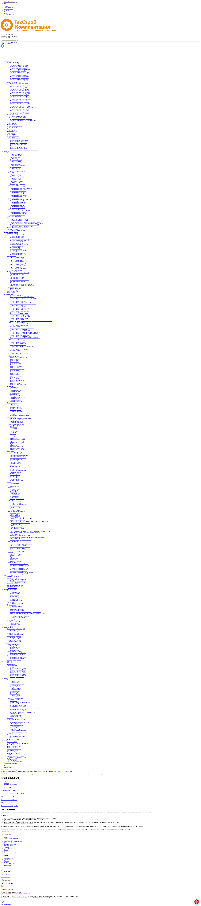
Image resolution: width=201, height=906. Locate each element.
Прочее (6, 678)
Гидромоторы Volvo (15, 179)
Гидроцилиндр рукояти (13, 185)
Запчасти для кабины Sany (17, 677)
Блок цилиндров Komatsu (17, 420)
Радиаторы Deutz (14, 393)
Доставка (6, 10)
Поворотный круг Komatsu (14, 637)
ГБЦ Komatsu (13, 427)
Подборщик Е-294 (12, 759)
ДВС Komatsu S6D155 (16, 525)
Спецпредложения (9, 767)
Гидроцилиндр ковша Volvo (17, 201)
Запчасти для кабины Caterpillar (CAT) (20, 668)
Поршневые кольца (15, 405)
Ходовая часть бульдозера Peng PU (19, 80)
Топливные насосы (15, 486)
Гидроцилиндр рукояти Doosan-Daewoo (20, 193)
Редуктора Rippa (14, 727)
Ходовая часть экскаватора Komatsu (19, 85)
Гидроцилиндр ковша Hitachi (18, 203)
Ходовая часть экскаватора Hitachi (19, 83)
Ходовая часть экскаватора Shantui (19, 96)
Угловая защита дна (15, 288)
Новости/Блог (7, 865)
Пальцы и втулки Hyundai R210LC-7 (20, 329)
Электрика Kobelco (15, 689)
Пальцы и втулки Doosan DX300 (19, 349)
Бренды (6, 6)
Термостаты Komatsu (15, 555)
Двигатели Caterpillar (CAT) (14, 586)
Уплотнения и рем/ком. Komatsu (18, 711)
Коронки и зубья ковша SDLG (18, 254)
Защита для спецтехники (13, 287)
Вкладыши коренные (15, 407)
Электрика (10, 679)
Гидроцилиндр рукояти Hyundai (18, 195)
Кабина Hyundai (11, 664)
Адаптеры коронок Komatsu (17, 281)
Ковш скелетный (14, 598)
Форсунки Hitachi (14, 359)
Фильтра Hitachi (14, 648)
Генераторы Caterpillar (16, 501)
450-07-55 (5, 877)
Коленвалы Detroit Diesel (16, 480)
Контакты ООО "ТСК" (10, 14)
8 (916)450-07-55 (14, 42)
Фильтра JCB (13, 646)
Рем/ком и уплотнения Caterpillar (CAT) (20, 702)
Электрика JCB (14, 696)
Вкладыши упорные (15, 410)
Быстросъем (10, 626)
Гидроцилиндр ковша (12, 198)
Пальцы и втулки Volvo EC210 (18, 343)
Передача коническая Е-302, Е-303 (16, 756)
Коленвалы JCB (14, 469)
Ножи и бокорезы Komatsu (17, 257)
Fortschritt (6, 740)
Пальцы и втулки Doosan (13, 347)
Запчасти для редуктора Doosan (18, 148)
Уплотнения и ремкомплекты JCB (19, 706)
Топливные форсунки (13, 356)
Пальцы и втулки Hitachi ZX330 (18, 306)
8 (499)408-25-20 (5, 42)
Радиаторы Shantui (15, 391)
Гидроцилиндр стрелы (13, 209)
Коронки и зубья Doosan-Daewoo (19, 244)
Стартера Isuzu (14, 497)
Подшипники (10, 733)
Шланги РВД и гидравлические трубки (17, 227)
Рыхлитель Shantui (15, 624)
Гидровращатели (11, 605)
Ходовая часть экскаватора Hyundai (19, 90)
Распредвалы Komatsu (16, 453)
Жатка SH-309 (11, 744)
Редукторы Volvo (11, 123)
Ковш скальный (14, 596)
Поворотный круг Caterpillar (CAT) (16, 629)
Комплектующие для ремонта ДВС (16, 511)
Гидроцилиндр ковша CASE (17, 208)
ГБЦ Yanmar (13, 429)
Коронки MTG (14, 251)
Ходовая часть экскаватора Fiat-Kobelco (20, 99)
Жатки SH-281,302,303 (13, 747)
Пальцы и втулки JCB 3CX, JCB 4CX (20, 316)
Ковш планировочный (16, 600)
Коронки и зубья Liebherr (16, 246)
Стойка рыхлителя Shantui (17, 619)
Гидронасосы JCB (15, 158)
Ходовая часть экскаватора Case (18, 100)
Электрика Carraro (15, 694)
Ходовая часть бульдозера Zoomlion (19, 76)
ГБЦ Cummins (14, 431)
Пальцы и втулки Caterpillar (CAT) (16, 322)
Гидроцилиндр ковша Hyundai (18, 206)
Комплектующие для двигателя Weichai (20, 540)
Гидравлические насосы (13, 153)
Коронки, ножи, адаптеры (11, 232)
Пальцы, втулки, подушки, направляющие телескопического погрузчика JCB (31, 321)
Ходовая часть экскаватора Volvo (19, 86)
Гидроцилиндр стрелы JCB (17, 215)
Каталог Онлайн (8, 7)
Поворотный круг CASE (13, 630)
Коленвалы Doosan (15, 475)
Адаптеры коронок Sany (16, 278)
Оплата (6, 11)
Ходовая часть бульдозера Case (18, 71)
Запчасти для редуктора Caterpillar (19, 140)
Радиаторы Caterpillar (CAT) (17, 390)
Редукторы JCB (11, 130)
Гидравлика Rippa (15, 729)
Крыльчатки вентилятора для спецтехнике (21, 572)
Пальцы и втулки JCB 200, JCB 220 (19, 315)
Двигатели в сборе (9, 575)
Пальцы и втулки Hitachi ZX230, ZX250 (20, 305)
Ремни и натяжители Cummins (18, 548)
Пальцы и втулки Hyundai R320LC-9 (20, 336)
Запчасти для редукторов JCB (18, 147)
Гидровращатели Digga (16, 606)
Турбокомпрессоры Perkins (17, 448)
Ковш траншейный (15, 593)
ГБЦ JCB (12, 435)
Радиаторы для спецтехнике (17, 401)
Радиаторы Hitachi (15, 387)
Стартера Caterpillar (15, 493)
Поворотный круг (8, 627)
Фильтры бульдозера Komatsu (18, 653)
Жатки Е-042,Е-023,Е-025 (14, 746)
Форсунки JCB (14, 360)
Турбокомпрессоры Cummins (17, 439)
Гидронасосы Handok (15, 167)
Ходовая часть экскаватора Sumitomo (20, 113)
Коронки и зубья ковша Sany (17, 253)
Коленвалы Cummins (15, 468)
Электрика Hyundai (15, 681)
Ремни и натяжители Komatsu (18, 545)
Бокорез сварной (14, 290)
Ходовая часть (7, 61)
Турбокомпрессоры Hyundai (17, 444)
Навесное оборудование (10, 589)
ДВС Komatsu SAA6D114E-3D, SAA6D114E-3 (22, 518)
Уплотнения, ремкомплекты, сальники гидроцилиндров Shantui (27, 708)
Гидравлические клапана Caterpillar (19, 220)
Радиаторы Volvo (14, 398)
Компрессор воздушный (13, 735)
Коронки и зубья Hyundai (17, 237)
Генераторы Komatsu (15, 507)
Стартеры (9, 487)
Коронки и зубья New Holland (18, 250)
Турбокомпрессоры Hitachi (17, 442)
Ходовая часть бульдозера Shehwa (19, 75)
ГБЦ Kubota (13, 434)
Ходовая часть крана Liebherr (18, 116)
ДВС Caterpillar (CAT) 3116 (17, 528)
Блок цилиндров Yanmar (16, 421)
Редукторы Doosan (12, 124)
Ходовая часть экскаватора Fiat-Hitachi (20, 97)
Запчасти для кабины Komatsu (18, 672)
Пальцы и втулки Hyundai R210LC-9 (20, 331)
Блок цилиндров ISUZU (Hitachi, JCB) (20, 418)
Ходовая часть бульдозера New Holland (20, 72)
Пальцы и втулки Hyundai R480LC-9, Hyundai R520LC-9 (25, 338)
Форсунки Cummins (15, 371)
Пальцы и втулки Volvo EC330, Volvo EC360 (22, 346)
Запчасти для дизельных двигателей (13, 355)
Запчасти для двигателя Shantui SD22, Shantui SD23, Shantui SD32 (27, 537)
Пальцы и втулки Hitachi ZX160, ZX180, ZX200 (23, 304)
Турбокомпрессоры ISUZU (17, 446)
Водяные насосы (14, 483)
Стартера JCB (13, 492)
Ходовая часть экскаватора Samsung (19, 109)
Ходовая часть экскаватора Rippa (19, 720)
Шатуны (12, 414)
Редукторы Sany (11, 137)
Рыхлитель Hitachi (15, 623)
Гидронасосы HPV (15, 164)
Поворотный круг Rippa (16, 723)
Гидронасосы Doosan (15, 161)
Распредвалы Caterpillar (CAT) (18, 458)
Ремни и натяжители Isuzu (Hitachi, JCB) (21, 544)
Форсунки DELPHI (15, 379)
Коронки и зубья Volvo (16, 249)
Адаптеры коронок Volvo (16, 282)
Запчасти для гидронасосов (17, 171)
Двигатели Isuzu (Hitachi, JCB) (15, 585)
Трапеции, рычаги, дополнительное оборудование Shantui (25, 612)
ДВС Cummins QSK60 (16, 538)
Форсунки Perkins (15, 374)
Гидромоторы (10, 172)
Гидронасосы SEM (15, 168)
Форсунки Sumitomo (15, 363)
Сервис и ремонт (8, 9)
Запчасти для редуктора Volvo (18, 141)
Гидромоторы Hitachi (15, 174)
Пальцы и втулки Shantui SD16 (18, 352)
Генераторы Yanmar (15, 510)
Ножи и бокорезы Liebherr (17, 264)
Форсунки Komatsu (15, 367)
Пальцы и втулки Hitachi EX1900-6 (19, 311)
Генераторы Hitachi (15, 506)
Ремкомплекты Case (15, 715)
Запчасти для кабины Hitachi (17, 671)
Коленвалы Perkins (15, 479)
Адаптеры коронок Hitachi (17, 275)
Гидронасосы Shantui (15, 169)
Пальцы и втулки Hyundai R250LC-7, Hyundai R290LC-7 (25, 332)
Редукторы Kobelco (12, 134)
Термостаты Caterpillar (16, 554)
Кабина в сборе (8, 661)
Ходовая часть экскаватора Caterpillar (20, 92)
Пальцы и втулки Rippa (16, 725)
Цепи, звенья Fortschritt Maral (14, 761)
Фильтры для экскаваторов (14, 644)
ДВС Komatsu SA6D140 (16, 524)
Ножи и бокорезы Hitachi (16, 260)
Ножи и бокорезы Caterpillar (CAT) (19, 263)
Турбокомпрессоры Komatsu (17, 438)
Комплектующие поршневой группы (20, 415)
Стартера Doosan (14, 496)
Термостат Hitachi (14, 558)
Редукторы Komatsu (12, 131)
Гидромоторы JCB (15, 182)
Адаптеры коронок (12, 271)
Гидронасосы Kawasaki (16, 162)
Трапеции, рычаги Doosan (17, 610)
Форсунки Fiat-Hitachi (16, 376)
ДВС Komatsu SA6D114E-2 (17, 520)
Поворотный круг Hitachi (13, 631)
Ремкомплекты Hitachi (16, 713)
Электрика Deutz (14, 692)
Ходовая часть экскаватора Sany (18, 104)
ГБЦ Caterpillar (14, 428)
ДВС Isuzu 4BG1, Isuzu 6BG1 (18, 517)
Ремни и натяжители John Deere (18, 549)
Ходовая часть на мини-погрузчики (16, 117)
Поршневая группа (12, 403)
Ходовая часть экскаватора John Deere (20, 103)
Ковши (9, 590)
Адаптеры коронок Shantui (17, 277)
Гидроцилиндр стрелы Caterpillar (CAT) (20, 210)
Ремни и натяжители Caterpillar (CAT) (20, 547)
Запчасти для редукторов (13, 138)
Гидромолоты (10, 602)
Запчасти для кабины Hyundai (18, 670)
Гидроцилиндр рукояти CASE (18, 196)
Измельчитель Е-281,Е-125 (14, 749)
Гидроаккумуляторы (12, 229)
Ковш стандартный (15, 592)
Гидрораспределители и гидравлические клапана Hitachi (25, 222)
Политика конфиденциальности (9, 893)
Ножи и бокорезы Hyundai (17, 261)
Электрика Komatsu (15, 688)
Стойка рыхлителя (12, 614)
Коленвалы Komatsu (15, 466)
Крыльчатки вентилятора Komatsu (19, 564)
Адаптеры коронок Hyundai (17, 274)
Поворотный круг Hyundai (14, 640)
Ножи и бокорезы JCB (16, 267)
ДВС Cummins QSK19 (16, 534)
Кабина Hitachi (11, 662)
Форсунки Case (14, 364)
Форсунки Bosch (14, 370)
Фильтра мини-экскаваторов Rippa (19, 722)
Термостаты (10, 552)
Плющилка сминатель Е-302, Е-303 (16, 757)
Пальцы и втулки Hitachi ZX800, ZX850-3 (21, 308)
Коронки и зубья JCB (15, 247)
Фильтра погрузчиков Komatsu (18, 657)
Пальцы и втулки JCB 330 (17, 319)
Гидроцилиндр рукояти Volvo (18, 186)
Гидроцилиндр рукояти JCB (17, 192)
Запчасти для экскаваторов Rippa (16, 719)
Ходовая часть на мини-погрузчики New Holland (23, 120)
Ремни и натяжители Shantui (17, 542)
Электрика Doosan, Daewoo (17, 695)
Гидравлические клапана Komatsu (19, 219)
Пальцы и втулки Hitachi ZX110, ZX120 (20, 302)
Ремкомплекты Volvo (15, 703)
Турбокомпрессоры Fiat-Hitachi (18, 449)
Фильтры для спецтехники (14, 660)
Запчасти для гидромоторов (17, 184)
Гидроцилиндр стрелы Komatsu (18, 212)
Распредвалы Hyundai (16, 459)
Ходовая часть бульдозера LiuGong (19, 78)
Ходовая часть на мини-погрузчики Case (21, 119)
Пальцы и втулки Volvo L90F (18, 342)
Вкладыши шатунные (16, 408)
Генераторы (10, 500)
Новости (6, 765)
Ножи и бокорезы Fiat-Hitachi (18, 268)
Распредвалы (10, 451)
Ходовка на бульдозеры (13, 62)
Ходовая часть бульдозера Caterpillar (19, 65)
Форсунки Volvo (14, 373)
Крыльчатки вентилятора (13, 562)
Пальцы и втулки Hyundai (14, 326)
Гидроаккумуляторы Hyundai (18, 230)
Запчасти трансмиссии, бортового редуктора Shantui (24, 150)
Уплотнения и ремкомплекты (15, 698)
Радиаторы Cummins (15, 400)
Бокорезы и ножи (11, 256)
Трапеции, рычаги (12, 607)
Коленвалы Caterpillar (16, 472)
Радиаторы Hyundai (15, 395)
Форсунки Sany (14, 377)
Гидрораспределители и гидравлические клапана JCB (24, 225)
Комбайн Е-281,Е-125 (12, 750)
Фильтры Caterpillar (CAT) (17, 647)
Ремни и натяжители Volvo (17, 551)
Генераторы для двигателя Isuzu (18, 504)
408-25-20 (5, 874)
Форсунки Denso (14, 362)
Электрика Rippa (14, 726)
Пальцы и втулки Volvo (13, 339)
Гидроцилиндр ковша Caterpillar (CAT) (20, 199)
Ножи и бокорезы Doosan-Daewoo (19, 266)
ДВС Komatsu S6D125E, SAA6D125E (20, 523)
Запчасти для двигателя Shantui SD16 (20, 535)
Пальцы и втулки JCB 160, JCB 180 (19, 314)
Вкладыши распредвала (16, 411)
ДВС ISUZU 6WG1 (15, 516)
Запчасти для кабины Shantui (18, 674)
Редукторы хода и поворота (11, 121)
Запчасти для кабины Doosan (18, 675)
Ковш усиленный (14, 595)
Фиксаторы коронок (12, 291)
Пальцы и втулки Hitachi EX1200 (19, 309)
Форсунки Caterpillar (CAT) (17, 369)
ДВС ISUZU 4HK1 (15, 513)
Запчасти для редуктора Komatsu (19, 145)
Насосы (9, 482)
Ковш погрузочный (15, 599)
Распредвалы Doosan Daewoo (18, 456)
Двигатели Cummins (12, 583)
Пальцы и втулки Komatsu (14, 295)
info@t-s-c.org (8, 43)
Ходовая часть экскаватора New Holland (20, 93)
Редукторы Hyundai (12, 128)
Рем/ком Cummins (14, 699)
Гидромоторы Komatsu (16, 175)
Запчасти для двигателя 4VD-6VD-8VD (17, 743)
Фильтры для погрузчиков (14, 655)
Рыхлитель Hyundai (15, 622)
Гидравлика (7, 151)
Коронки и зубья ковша (13, 233)
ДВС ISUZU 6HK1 (15, 514)
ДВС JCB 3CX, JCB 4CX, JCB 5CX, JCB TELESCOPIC (25, 533)
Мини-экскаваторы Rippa (10, 763)
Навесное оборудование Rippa (18, 730)
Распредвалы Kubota (15, 463)
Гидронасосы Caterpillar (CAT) (18, 165)
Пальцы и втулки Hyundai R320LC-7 (20, 335)
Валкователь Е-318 (12, 742)
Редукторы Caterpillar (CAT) (14, 126)
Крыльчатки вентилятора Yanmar (19, 568)
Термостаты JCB (14, 559)
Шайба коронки (11, 292)
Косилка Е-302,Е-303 (12, 751)
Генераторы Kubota (15, 509)
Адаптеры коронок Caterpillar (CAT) (19, 273)
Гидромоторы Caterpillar (16, 181)
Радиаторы (10, 386)
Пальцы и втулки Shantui (13, 350)
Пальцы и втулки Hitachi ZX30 (18, 301)
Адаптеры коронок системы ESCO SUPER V (22, 284)
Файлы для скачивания (25, 893)
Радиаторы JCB (14, 394)
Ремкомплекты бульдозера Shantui (19, 709)
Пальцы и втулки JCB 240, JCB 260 (19, 318)
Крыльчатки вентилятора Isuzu (18, 571)
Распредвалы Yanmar (15, 462)
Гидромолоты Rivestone (16, 603)
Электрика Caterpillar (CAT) (17, 684)
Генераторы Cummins (15, 503)
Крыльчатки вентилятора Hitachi (18, 569)
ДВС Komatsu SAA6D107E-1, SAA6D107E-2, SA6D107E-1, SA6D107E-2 (29, 521)
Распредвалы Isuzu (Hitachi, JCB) (19, 455)
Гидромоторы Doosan (16, 178)
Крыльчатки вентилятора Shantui (19, 573)
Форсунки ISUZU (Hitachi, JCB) (18, 357)
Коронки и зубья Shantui (16, 243)
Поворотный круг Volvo (13, 638)
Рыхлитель (10, 620)
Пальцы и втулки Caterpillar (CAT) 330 (20, 325)
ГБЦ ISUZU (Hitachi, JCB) (17, 425)
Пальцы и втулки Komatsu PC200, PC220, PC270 (23, 298)
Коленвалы (10, 465)
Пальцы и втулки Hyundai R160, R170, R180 (22, 328)
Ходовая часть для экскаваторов (15, 82)
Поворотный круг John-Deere (15, 634)
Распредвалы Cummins (16, 452)
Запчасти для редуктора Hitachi (18, 143)
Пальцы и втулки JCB (13, 312)
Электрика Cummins (15, 687)
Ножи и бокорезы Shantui (17, 258)
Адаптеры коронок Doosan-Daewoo (19, 280)
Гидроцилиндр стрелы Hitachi (18, 213)
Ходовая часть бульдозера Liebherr (19, 66)
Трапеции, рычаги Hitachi (17, 609)
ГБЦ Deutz (13, 432)
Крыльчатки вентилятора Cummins (19, 566)
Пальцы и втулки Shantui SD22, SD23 (20, 353)
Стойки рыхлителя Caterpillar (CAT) (19, 616)
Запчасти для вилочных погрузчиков (17, 732)
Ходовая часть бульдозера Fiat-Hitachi (20, 69)
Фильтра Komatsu (14, 650)
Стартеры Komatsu (15, 489)
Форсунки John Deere (16, 381)
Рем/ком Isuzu (13, 701)
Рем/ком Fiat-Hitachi (15, 716)
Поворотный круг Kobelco (14, 636)
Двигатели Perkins (12, 588)
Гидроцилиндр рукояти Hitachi (18, 191)
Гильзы (12, 412)
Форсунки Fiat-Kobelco (16, 366)
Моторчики (10, 718)
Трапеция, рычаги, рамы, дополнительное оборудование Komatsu (27, 613)
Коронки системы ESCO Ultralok (19, 242)
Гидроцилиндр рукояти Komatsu (18, 189)
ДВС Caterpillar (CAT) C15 (17, 527)
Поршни (12, 404)
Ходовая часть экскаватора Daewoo (19, 112)
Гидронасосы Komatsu (16, 154)
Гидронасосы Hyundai (16, 160)
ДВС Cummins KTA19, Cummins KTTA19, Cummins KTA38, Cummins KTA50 (30, 531)
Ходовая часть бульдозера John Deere (20, 73)
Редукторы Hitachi (12, 127)
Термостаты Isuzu (14, 557)
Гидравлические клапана (13, 217)
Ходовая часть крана (12, 114)
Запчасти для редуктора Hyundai (18, 144)
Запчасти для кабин (12, 665)
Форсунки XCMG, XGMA (17, 380)
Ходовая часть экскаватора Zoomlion (20, 106)
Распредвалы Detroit (15, 460)
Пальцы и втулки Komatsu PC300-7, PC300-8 (22, 297)
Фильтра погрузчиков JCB (17, 658)
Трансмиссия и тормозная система (16, 736)
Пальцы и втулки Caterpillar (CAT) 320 (20, 323)
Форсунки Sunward (15, 383)
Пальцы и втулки (8, 294)
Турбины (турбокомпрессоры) (15, 436)
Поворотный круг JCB (13, 633)
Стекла (12, 667)
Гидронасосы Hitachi (15, 155)
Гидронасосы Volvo (15, 157)
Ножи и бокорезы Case (16, 270)
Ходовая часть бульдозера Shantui (19, 68)
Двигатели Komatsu (12, 578)
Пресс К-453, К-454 (12, 760)
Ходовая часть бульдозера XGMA (19, 79)
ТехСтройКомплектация (10, 2)
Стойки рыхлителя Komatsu (17, 617)
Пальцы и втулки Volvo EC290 (18, 340)
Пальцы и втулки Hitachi (13, 299)
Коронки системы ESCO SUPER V (19, 240)
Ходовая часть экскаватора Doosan (19, 89)
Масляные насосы (15, 484)
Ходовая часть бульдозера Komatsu (19, 64)
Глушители (10, 737)
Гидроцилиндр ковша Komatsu (18, 202)
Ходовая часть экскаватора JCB (18, 88)
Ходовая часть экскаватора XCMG (19, 110)
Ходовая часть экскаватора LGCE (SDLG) (21, 107)
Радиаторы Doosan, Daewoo (17, 397)
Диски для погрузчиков (13, 739)
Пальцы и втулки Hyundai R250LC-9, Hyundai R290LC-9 (25, 333)
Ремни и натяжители (12, 541)
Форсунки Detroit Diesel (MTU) (18, 384)
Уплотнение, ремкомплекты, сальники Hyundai (22, 712)
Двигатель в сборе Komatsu (17, 582)
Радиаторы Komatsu (15, 388)
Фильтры (6, 643)
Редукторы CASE (11, 133)
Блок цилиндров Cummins (17, 422)
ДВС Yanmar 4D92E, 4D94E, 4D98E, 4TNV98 (22, 530)
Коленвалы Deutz (14, 476)
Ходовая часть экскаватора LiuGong (19, 102)
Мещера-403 (10, 754)
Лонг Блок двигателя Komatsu (18, 581)
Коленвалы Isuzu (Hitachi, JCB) (18, 470)
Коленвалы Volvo (14, 473)
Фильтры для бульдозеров (14, 651)
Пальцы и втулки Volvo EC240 (18, 345)
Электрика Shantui (15, 691)
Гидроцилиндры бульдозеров (14, 216)
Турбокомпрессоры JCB (16, 445)
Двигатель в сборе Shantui (14, 576)
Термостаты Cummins (16, 561)
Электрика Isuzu (14, 682)
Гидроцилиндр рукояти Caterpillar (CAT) (21, 188)
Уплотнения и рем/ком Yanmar (18, 705)
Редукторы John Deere (13, 136)
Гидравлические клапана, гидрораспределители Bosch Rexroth (26, 223)
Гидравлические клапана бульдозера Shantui (22, 226)
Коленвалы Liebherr (15, 477)
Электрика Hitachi (15, 685)
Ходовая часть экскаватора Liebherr (19, 95)
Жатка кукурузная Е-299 (13, 753)
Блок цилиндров (11, 417)
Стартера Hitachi (14, 490)
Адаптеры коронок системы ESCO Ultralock (22, 285)
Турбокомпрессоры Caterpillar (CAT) (19, 441)
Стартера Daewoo (14, 494)
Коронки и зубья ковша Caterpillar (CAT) (21, 239)
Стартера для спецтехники (17, 499)
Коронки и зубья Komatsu (17, 236)
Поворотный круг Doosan (14, 641)
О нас (5, 3)
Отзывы (6, 13)
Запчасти (6, 4)
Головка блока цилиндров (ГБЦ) (15, 424)
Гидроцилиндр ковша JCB (17, 205)
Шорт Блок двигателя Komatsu (18, 579)
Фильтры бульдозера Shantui (17, 654)
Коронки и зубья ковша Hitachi (18, 234)
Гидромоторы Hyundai (16, 177)
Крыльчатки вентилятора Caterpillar (19, 565)
